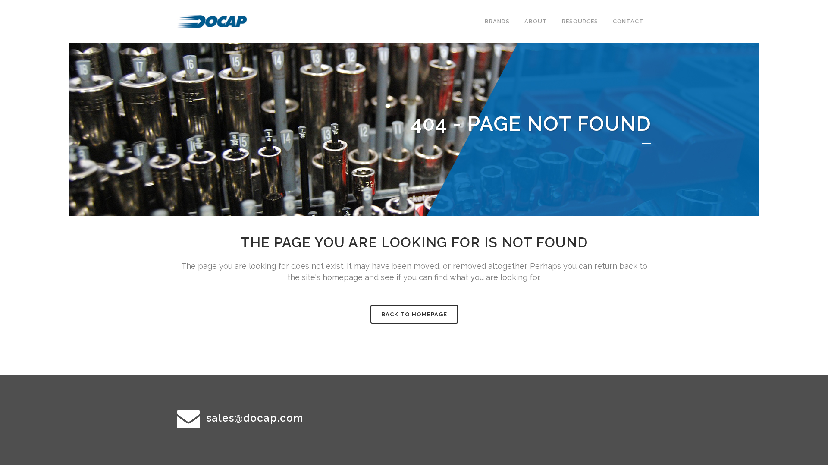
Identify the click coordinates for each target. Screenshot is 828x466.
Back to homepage (414, 314)
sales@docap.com (255, 418)
